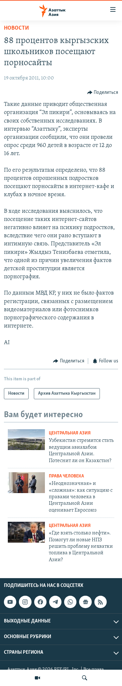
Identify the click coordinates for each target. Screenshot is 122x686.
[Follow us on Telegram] (55, 602)
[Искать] (84, 678)
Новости (16, 28)
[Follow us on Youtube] (10, 602)
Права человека (66, 476)
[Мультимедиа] (37, 678)
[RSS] (100, 602)
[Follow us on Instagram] (25, 602)
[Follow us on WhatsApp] (70, 602)
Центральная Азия (70, 433)
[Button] (102, 92)
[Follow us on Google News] (85, 602)
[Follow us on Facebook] (40, 602)
